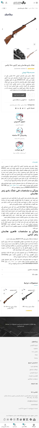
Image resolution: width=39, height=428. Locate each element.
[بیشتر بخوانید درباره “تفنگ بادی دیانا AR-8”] (22, 293)
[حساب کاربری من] (6, 2)
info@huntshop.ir (33, 401)
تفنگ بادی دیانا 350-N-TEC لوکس (10, 307)
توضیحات (35, 162)
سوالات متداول (33, 370)
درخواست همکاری (33, 379)
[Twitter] (23, 108)
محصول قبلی (6, 8)
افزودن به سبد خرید (19, 95)
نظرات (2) (35, 274)
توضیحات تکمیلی (33, 270)
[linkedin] (18, 108)
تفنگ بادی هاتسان (22, 8)
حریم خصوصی (34, 373)
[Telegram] (16, 108)
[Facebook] (25, 108)
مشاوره (36, 348)
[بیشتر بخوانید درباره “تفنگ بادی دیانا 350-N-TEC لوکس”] (4, 293)
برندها (36, 358)
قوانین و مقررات (33, 376)
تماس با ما (35, 352)
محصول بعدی (2, 8)
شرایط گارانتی (34, 345)
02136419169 (34, 405)
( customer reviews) (20, 69)
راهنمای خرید (34, 366)
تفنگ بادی (31, 8)
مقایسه (31, 100)
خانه (37, 8)
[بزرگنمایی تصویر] (34, 44)
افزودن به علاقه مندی (19, 100)
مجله (36, 355)
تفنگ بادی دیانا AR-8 (28, 307)
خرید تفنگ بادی (14, 185)
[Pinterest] (20, 108)
